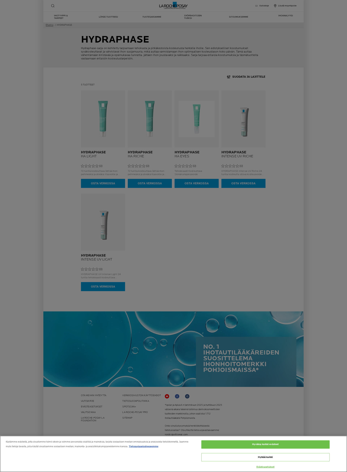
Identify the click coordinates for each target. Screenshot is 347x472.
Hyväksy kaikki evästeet (265, 444)
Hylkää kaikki (265, 457)
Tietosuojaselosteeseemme (143, 446)
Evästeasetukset (265, 466)
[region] (173, 454)
